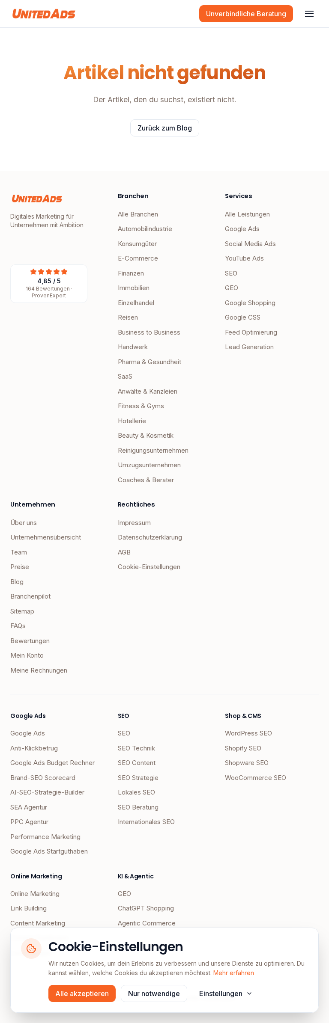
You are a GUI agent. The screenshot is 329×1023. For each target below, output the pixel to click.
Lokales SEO (136, 792)
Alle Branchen (138, 214)
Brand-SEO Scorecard (42, 778)
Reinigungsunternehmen (153, 450)
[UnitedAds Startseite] (44, 13)
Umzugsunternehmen (149, 465)
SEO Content (137, 763)
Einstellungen (220, 993)
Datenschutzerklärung (150, 537)
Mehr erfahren (233, 972)
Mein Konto (27, 655)
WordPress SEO (248, 733)
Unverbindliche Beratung (246, 13)
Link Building (28, 908)
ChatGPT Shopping (146, 908)
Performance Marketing (45, 837)
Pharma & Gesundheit (149, 362)
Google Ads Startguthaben (49, 851)
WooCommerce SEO (255, 778)
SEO (231, 273)
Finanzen (131, 273)
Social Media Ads (250, 244)
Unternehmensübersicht (45, 537)
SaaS (125, 376)
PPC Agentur (29, 822)
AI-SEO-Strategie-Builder (47, 792)
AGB (124, 552)
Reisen (128, 317)
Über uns (23, 523)
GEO (231, 288)
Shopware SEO (247, 763)
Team (18, 552)
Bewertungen (30, 641)
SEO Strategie (138, 778)
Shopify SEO (243, 748)
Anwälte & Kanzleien (147, 391)
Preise (19, 567)
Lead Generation (249, 347)
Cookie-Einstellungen (149, 567)
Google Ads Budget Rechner (52, 763)
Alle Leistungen (247, 214)
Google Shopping (250, 303)
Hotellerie (132, 421)
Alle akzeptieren (82, 993)
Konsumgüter (137, 244)
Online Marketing (35, 894)
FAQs (18, 626)
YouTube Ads (244, 258)
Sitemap (22, 611)
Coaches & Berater (146, 480)
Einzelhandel (136, 303)
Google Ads (242, 229)
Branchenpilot (30, 596)
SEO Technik (136, 748)
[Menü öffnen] (309, 13)
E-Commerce (138, 258)
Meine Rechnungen (38, 670)
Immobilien (134, 288)
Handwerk (133, 347)
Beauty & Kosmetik (145, 435)
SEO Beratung (138, 807)
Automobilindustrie (145, 229)
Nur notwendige (154, 993)
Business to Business (149, 332)
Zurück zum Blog (165, 128)
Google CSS (242, 317)
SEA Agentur (28, 807)
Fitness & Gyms (141, 406)
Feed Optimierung (251, 332)
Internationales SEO (146, 822)
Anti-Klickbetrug (34, 748)
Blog (17, 582)
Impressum (134, 523)
